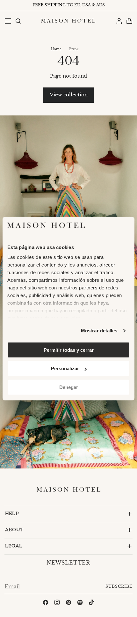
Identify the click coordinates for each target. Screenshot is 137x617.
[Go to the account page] (119, 20)
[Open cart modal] (129, 20)
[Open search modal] (18, 20)
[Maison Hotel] (68, 21)
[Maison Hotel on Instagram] (57, 603)
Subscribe (119, 586)
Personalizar (65, 368)
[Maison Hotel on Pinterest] (68, 603)
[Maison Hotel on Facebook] (45, 603)
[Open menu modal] (7, 20)
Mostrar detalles (99, 330)
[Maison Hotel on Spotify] (80, 603)
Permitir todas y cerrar (69, 349)
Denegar (68, 387)
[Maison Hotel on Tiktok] (91, 603)
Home (56, 49)
